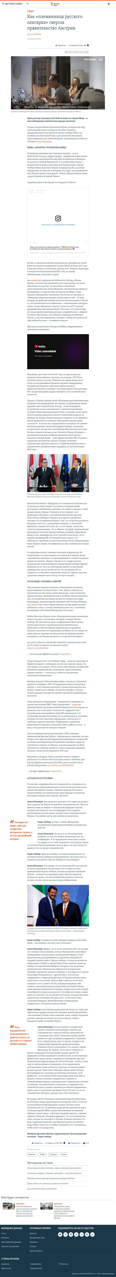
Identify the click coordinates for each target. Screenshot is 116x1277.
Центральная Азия (37, 1238)
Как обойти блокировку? (11, 1242)
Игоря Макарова (43, 142)
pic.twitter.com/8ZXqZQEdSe (61, 766)
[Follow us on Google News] (87, 1234)
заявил (75, 705)
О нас (3, 1233)
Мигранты (20, 1204)
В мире (30, 11)
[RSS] (92, 1234)
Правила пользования (10, 1246)
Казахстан (5, 1264)
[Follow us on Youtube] (60, 1234)
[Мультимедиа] (109, 3)
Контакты (5, 1238)
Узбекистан (63, 1264)
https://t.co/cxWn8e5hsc (38, 648)
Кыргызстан (6, 1268)
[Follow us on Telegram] (76, 1234)
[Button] (60, 45)
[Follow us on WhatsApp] (82, 1234)
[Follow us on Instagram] (65, 1234)
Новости (33, 1233)
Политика (34, 1242)
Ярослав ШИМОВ (34, 34)
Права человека (36, 1251)
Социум (33, 1246)
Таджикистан (35, 1264)
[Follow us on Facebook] (71, 1234)
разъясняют (36, 281)
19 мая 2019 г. (65, 654)
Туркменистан (36, 1268)
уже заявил (32, 605)
